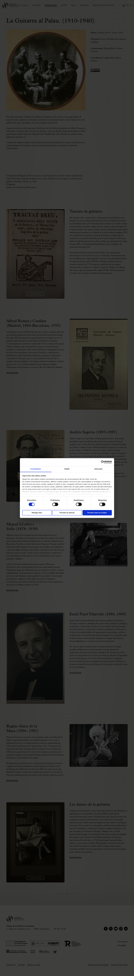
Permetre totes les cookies (97, 513)
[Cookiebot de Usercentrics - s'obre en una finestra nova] (102, 462)
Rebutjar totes (37, 513)
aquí (63, 494)
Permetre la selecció (67, 513)
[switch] (55, 504)
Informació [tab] (98, 469)
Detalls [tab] (67, 469)
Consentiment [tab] (35, 469)
